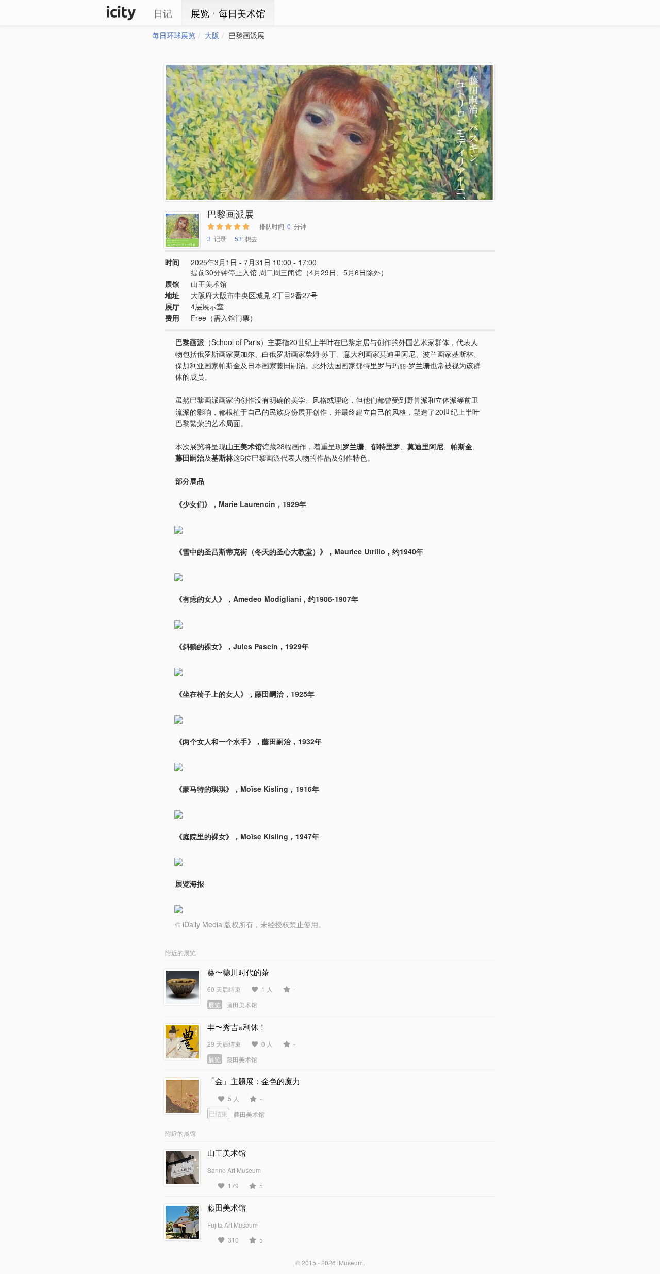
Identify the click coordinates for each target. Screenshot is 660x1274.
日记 (163, 13)
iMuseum (350, 1262)
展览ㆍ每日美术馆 (228, 13)
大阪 (212, 35)
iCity (121, 13)
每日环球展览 (173, 35)
